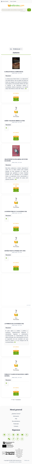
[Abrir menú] (29, 9)
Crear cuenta (13, 1)
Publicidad (16, 423)
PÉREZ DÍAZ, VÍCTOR (17, 377)
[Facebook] (4, 435)
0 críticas (16, 100)
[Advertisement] (16, 30)
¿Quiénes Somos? (16, 413)
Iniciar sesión (5, 1)
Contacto (16, 426)
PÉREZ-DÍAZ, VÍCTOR (17, 73)
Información (16, 416)
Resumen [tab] (8, 75)
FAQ (16, 418)
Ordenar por (17, 49)
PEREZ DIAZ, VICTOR (17, 122)
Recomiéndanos (16, 421)
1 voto (16, 189)
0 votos (16, 98)
